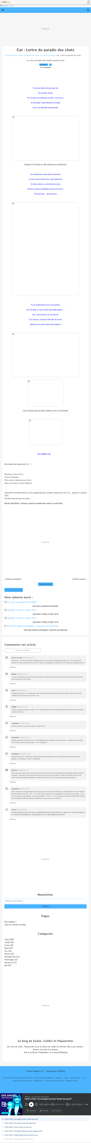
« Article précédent (12, 579)
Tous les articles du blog (15, 925)
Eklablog (61, 1071)
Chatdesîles (43, 1053)
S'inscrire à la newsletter (14, 590)
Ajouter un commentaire (23, 650)
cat (28, 60)
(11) (12, 957)
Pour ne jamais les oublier (45, 55)
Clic (31, 464)
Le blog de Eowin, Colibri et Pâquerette (19, 55)
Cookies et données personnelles (54, 1080)
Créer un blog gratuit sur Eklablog (43, 1077)
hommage (37, 60)
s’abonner (32, 1110)
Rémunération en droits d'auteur (22, 1080)
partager (45, 1110)
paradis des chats (58, 60)
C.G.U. (85, 1077)
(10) (7, 966)
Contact (66, 1077)
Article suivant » (79, 579)
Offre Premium (38, 1080)
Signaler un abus (76, 1077)
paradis (49, 60)
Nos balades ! (10, 922)
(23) (9, 942)
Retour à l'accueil (45, 584)
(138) (9, 940)
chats (31, 60)
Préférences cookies (71, 1080)
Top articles (58, 1077)
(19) (8, 948)
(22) (8, 945)
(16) (7, 951)
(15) (9, 954)
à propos (58, 1110)
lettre (44, 60)
